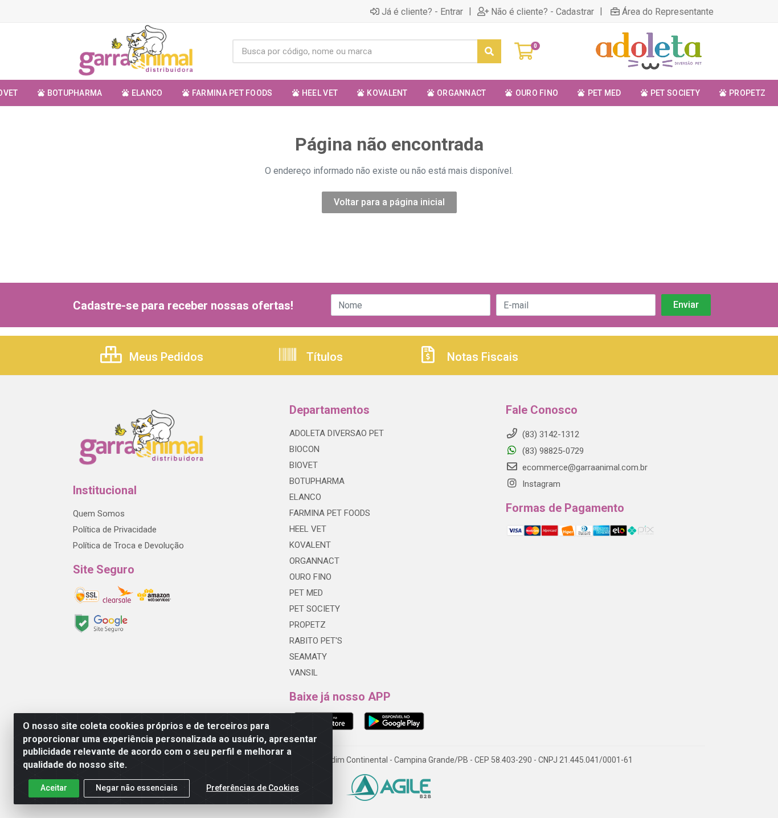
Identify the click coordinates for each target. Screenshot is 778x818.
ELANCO (305, 497)
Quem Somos (99, 513)
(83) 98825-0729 (552, 451)
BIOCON (304, 449)
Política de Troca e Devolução (128, 545)
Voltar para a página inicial (389, 202)
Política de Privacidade (115, 529)
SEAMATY (308, 657)
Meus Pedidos (164, 357)
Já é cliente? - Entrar (422, 11)
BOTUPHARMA (317, 481)
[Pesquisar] (489, 51)
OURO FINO (310, 577)
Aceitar (53, 787)
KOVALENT (310, 545)
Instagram (540, 484)
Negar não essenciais (137, 787)
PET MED (306, 593)
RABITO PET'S (315, 641)
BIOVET (303, 465)
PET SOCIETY (314, 609)
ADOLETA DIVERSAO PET (336, 433)
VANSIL (303, 673)
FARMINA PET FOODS (329, 513)
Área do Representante (668, 11)
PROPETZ (307, 625)
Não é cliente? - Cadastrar (542, 11)
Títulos (323, 357)
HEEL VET (307, 529)
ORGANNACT (314, 561)
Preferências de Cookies (252, 787)
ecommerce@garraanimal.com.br (584, 467)
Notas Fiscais (481, 357)
